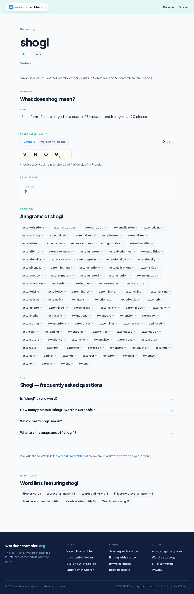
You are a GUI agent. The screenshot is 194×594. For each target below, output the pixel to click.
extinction (30, 331)
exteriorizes (112, 235)
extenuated (126, 331)
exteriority (57, 291)
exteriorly (156, 299)
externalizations (66, 227)
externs (48, 363)
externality (57, 299)
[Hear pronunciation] (23, 54)
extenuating (32, 323)
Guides (183, 7)
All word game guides (167, 551)
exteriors (162, 347)
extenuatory (137, 283)
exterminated (91, 275)
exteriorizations (34, 227)
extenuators (32, 339)
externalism (110, 307)
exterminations (91, 267)
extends (69, 355)
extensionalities (118, 259)
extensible (105, 315)
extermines (108, 323)
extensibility (32, 251)
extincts (54, 347)
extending (53, 331)
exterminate (32, 307)
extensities (101, 331)
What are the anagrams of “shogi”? (48, 432)
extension (96, 347)
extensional (77, 331)
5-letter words (163, 563)
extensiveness (33, 267)
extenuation (151, 331)
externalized (86, 235)
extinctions (81, 315)
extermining (134, 291)
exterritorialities (122, 251)
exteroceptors (88, 259)
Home (24, 29)
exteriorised (105, 299)
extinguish (80, 299)
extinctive (84, 283)
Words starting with (61, 493)
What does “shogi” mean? (41, 421)
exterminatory (91, 251)
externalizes (138, 235)
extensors (118, 347)
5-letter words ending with (40, 501)
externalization (126, 227)
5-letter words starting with (134, 493)
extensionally (148, 259)
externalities (136, 307)
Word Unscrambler (79, 551)
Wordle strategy (163, 557)
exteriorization (96, 227)
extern (85, 363)
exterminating (62, 267)
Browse (168, 7)
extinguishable (112, 243)
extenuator (31, 347)
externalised (84, 307)
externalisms (32, 299)
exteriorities (131, 299)
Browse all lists (119, 569)
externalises (133, 323)
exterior (110, 355)
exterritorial (32, 315)
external (130, 355)
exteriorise (56, 339)
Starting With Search (81, 563)
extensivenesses (61, 251)
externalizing (33, 235)
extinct (50, 355)
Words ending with (95, 493)
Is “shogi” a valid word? (39, 398)
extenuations (58, 323)
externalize (56, 243)
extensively (61, 259)
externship (61, 283)
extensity (128, 315)
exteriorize (31, 243)
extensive (150, 315)
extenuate (140, 347)
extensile (74, 347)
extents (29, 363)
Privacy (157, 569)
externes (150, 355)
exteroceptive (82, 243)
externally (161, 307)
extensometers (62, 275)
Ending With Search (80, 569)
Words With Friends (52, 141)
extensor (89, 355)
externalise (103, 339)
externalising (160, 291)
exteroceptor (33, 275)
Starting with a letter (124, 551)
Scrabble (29, 141)
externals (30, 355)
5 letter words (31, 493)
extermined (58, 307)
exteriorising (32, 291)
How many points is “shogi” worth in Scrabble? (57, 410)
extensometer (110, 283)
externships (150, 267)
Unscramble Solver (79, 557)
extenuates (150, 339)
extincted (157, 323)
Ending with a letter (123, 557)
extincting (57, 315)
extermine (79, 339)
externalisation (34, 283)
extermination (119, 275)
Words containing (115, 501)
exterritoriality (141, 243)
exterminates (82, 291)
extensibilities (152, 251)
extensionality (33, 259)
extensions (126, 339)
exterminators (148, 275)
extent (67, 363)
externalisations (122, 267)
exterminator (109, 291)
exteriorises (84, 323)
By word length (120, 563)
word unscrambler (71, 456)
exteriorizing (154, 227)
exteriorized (60, 235)
